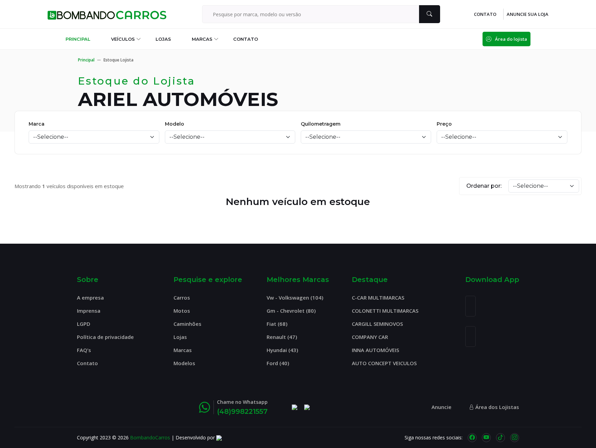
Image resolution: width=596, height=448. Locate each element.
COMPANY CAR (370, 336)
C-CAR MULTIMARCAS (378, 297)
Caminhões (187, 323)
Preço (444, 123)
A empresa (90, 297)
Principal (78, 39)
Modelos (184, 363)
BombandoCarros (150, 437)
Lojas (163, 39)
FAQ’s (84, 350)
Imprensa (88, 310)
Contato (245, 39)
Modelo (174, 123)
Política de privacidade (105, 336)
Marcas (202, 39)
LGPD (83, 323)
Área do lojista (511, 39)
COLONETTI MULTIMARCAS (385, 310)
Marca (36, 123)
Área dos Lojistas (496, 406)
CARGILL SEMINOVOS (377, 323)
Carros (181, 297)
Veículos (123, 39)
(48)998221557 (242, 411)
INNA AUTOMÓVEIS (375, 350)
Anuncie (441, 406)
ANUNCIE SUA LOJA (527, 14)
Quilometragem (320, 123)
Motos (181, 310)
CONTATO (485, 14)
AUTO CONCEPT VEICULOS (384, 363)
